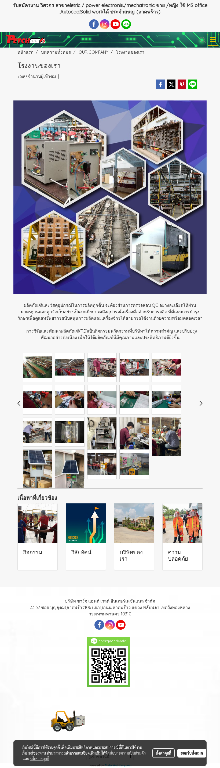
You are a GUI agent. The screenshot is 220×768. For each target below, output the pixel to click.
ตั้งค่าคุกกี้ (163, 753)
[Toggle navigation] (213, 40)
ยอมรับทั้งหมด (192, 753)
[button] (201, 40)
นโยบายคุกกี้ (39, 758)
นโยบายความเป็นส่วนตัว (127, 753)
